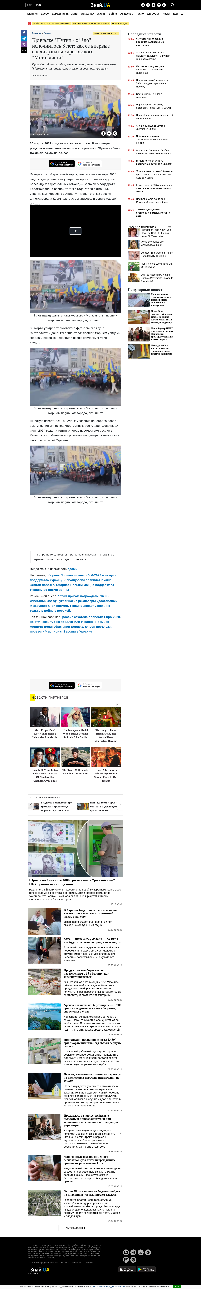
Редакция (77, 1262)
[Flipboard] (159, 5)
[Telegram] (143, 5)
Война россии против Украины (51, 23)
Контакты (88, 1262)
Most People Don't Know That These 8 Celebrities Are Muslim (45, 734)
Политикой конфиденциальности (109, 1286)
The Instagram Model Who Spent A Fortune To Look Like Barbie (75, 734)
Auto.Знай (87, 13)
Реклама (65, 1262)
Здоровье (153, 13)
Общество (126, 13)
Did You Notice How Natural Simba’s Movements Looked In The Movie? (157, 278)
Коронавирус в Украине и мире (91, 23)
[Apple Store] (127, 1269)
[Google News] (148, 1252)
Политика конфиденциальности (43, 1262)
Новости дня (119, 23)
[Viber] (148, 5)
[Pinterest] (164, 5)
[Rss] (153, 5)
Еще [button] (176, 13)
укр (29, 5)
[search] (173, 5)
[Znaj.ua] (100, 5)
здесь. (72, 568)
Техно (140, 13)
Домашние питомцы (65, 13)
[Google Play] (146, 1269)
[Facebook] (24, 33)
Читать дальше (75, 1227)
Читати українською (105, 33)
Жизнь (101, 13)
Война (113, 13)
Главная (32, 13)
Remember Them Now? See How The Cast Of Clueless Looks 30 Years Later (156, 233)
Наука (166, 13)
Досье (45, 13)
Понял (177, 1286)
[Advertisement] (75, 528)
